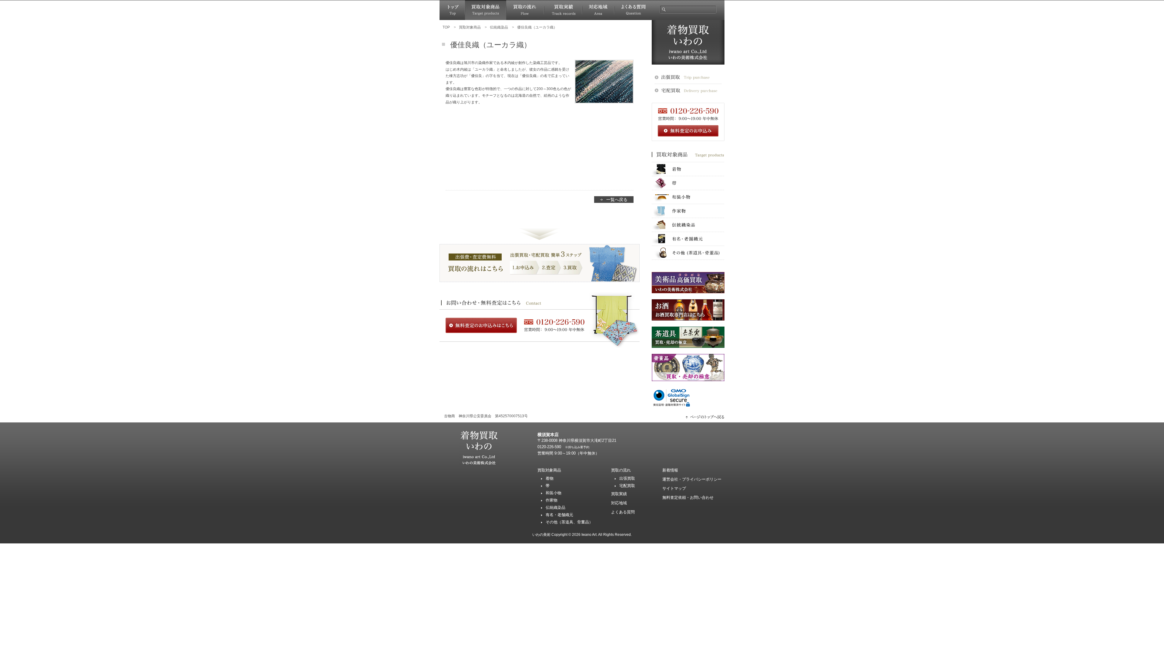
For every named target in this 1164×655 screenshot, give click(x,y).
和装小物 (688, 197)
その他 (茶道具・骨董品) (688, 253)
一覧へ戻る (616, 199)
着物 (688, 169)
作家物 (688, 211)
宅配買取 (627, 485)
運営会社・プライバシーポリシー (691, 479)
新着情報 (670, 470)
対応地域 (598, 10)
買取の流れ (525, 10)
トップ (452, 10)
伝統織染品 (688, 225)
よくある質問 (633, 10)
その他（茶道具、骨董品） (569, 522)
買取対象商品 (485, 10)
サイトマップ (674, 488)
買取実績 (563, 10)
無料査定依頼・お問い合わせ (688, 497)
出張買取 (627, 478)
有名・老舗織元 (688, 239)
